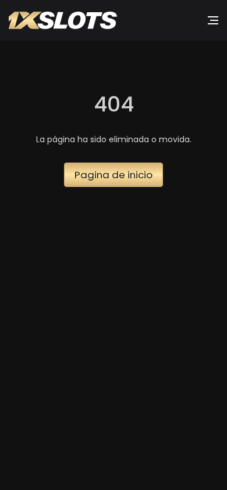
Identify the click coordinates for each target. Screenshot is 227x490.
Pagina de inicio (113, 175)
